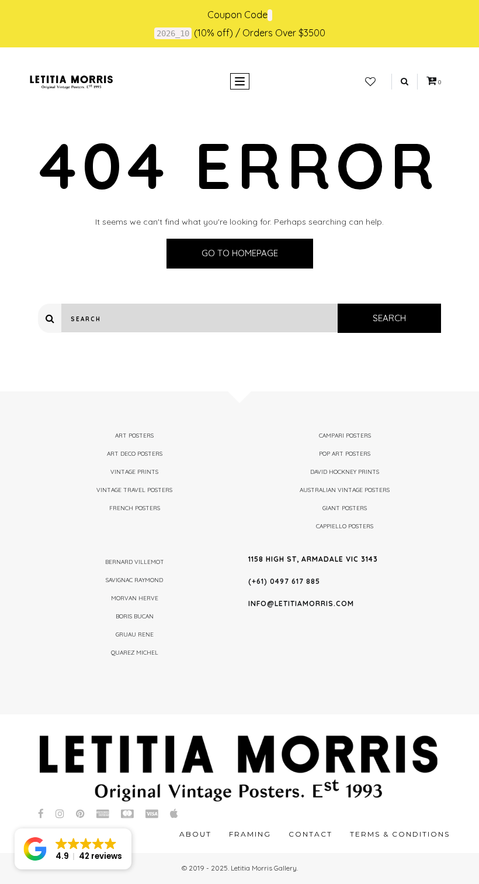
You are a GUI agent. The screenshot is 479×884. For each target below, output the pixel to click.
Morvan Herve (134, 598)
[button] (73, 848)
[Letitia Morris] (71, 81)
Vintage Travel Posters (134, 490)
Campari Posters (345, 435)
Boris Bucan (135, 616)
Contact (310, 834)
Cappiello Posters (344, 526)
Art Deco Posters (134, 454)
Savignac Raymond (134, 580)
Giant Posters (344, 508)
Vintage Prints (134, 472)
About (195, 834)
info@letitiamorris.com (301, 603)
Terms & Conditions (400, 834)
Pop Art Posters (344, 454)
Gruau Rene (135, 634)
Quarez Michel (134, 652)
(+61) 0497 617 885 (284, 581)
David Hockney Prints (344, 472)
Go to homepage (240, 253)
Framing (250, 834)
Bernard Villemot (134, 562)
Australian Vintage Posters (345, 490)
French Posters (134, 508)
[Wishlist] (370, 82)
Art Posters (134, 435)
